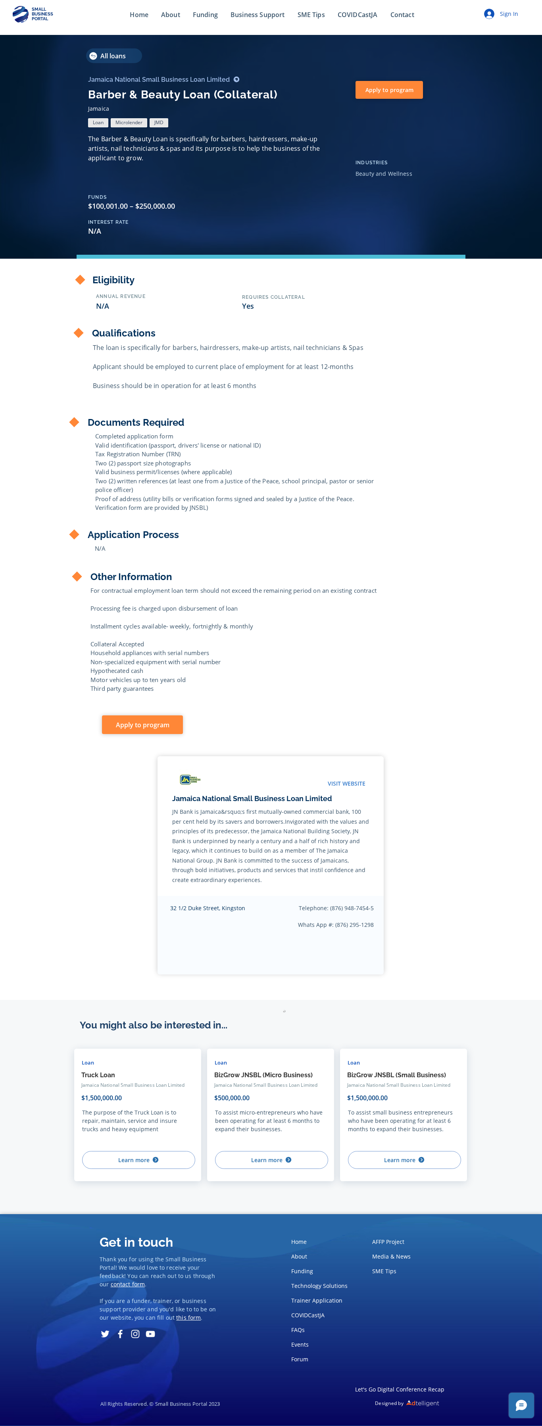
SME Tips (384, 1271)
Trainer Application (316, 1300)
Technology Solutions (317, 1286)
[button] (402, 15)
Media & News (391, 1256)
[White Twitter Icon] (105, 1334)
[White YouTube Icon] (150, 1334)
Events (300, 1344)
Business (194, 1259)
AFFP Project (388, 1241)
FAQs (298, 1330)
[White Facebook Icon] (120, 1334)
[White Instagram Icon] (135, 1334)
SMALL (39, 9)
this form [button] (188, 1317)
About (299, 1256)
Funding (302, 1271)
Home (299, 1241)
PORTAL (40, 18)
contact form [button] (128, 1284)
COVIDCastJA (308, 1315)
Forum (299, 1359)
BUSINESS (42, 14)
